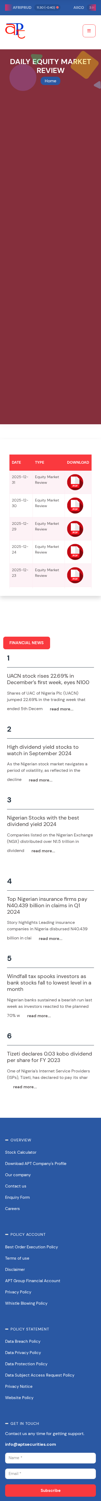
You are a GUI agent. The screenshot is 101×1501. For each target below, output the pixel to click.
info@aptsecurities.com (30, 1444)
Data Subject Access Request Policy (39, 1375)
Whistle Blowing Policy (26, 1303)
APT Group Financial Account (32, 1281)
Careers (12, 1208)
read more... (62, 709)
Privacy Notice (19, 1386)
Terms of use (17, 1258)
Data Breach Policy (22, 1341)
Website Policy (19, 1397)
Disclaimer (15, 1269)
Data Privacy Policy (23, 1352)
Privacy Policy (18, 1292)
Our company (18, 1175)
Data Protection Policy (26, 1364)
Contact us (15, 1186)
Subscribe (51, 1490)
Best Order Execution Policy (31, 1247)
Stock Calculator (20, 1152)
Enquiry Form (17, 1197)
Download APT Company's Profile (36, 1163)
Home (50, 81)
